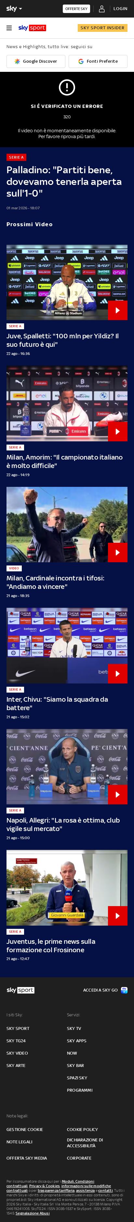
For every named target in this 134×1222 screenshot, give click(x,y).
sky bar (75, 1065)
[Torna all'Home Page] (32, 28)
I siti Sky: (15, 1014)
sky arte (16, 1065)
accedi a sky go (100, 990)
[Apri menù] (9, 28)
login (120, 8)
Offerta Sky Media (27, 1158)
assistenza (85, 1190)
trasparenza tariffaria (56, 1190)
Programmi (79, 1090)
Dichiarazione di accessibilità (85, 1143)
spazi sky (77, 1077)
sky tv (74, 1028)
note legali (19, 1141)
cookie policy (82, 1129)
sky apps (77, 1040)
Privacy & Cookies (44, 1186)
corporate (79, 1158)
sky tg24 (16, 1040)
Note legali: (17, 1115)
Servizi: (74, 1014)
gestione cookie (25, 1129)
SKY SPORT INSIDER (103, 27)
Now (72, 1053)
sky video (17, 1053)
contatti (105, 1190)
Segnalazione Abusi (33, 1213)
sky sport (18, 1028)
